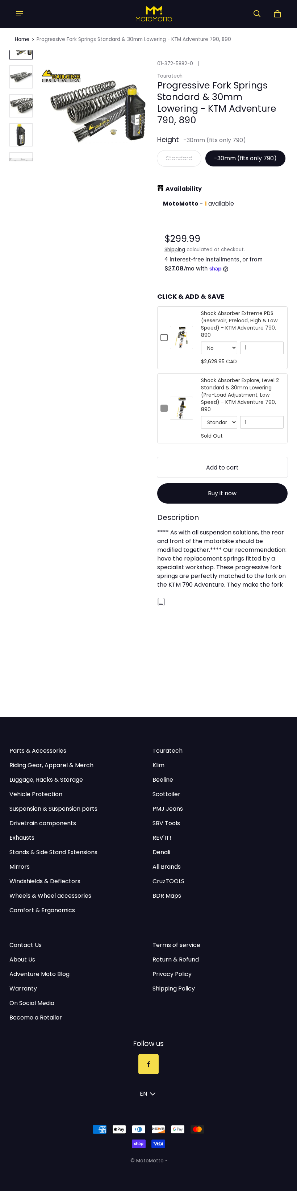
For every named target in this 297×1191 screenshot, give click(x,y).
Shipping (174, 249)
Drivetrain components (42, 823)
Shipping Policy (173, 988)
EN (143, 1093)
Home (22, 39)
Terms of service (176, 945)
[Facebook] (148, 1064)
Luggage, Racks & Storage (46, 780)
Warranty (23, 988)
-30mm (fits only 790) (245, 158)
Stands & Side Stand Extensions (53, 852)
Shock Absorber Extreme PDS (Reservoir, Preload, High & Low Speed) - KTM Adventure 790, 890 (239, 324)
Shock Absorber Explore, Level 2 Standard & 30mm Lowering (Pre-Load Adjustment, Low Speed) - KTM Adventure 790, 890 (240, 395)
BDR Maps (166, 896)
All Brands (166, 867)
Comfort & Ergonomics (42, 910)
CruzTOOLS (168, 881)
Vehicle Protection (35, 794)
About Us (22, 959)
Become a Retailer (35, 1017)
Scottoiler (166, 794)
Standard (179, 158)
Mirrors (19, 867)
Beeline (162, 780)
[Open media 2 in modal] (93, 105)
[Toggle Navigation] (19, 14)
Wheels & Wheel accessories (50, 896)
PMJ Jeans (167, 809)
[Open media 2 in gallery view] (21, 76)
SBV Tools (166, 823)
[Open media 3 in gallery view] (21, 105)
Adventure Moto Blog (39, 974)
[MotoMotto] (138, 13)
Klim (158, 765)
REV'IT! (161, 838)
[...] (161, 602)
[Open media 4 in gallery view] (21, 134)
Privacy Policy (172, 974)
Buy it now (222, 493)
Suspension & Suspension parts (53, 809)
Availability (184, 189)
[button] (257, 14)
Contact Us (25, 945)
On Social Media (31, 1003)
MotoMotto (150, 1160)
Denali (161, 852)
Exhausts (21, 838)
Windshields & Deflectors (44, 881)
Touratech (167, 751)
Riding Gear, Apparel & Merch (51, 765)
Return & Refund (175, 959)
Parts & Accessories (37, 751)
